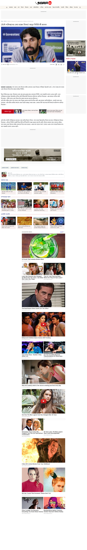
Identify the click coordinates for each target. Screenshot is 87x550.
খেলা (31, 7)
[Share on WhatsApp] (61, 65)
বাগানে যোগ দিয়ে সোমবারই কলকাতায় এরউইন (40, 192)
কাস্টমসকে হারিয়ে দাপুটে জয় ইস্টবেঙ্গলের (56, 192)
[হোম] (7, 7)
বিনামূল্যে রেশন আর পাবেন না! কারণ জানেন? (56, 209)
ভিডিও (67, 7)
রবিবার (71, 7)
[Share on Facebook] (56, 65)
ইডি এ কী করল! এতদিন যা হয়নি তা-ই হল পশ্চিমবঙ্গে (24, 209)
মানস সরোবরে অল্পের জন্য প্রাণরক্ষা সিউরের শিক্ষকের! (39, 227)
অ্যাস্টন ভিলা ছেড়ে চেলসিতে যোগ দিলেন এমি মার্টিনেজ (24, 192)
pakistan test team (15, 167)
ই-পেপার (76, 7)
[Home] (43, 3)
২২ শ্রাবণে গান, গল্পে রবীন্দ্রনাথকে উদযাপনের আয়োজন (39, 210)
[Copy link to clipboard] (63, 65)
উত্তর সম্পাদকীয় (56, 7)
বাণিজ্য (41, 7)
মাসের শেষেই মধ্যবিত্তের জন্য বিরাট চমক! (24, 227)
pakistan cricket (5, 167)
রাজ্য (15, 7)
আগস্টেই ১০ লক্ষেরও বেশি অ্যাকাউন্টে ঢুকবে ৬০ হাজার (8, 209)
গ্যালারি (62, 7)
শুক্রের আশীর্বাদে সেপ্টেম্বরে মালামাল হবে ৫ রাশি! (56, 227)
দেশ (18, 7)
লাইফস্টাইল (35, 7)
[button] (38, 7)
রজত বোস (5, 64)
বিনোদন (26, 7)
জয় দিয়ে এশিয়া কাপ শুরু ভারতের (7, 192)
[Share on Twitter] (59, 65)
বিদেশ (22, 7)
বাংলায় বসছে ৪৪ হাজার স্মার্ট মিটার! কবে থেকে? (8, 227)
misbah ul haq (24, 167)
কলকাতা (11, 7)
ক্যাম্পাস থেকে (48, 7)
